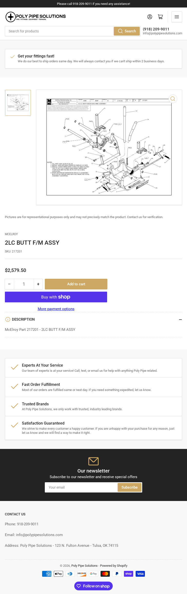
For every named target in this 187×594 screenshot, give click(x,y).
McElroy (11, 234)
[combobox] (72, 31)
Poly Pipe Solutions (84, 565)
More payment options (56, 309)
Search (130, 31)
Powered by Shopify (113, 565)
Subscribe (130, 487)
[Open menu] (176, 16)
